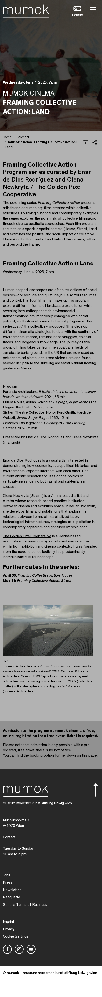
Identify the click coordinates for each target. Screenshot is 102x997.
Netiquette (11, 897)
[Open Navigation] (92, 9)
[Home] (26, 10)
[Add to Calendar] (85, 142)
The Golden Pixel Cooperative (27, 536)
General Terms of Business (25, 904)
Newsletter (12, 890)
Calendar (23, 137)
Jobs (6, 875)
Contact (9, 837)
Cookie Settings (15, 936)
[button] (77, 12)
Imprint (8, 922)
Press (8, 882)
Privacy (8, 929)
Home (7, 137)
